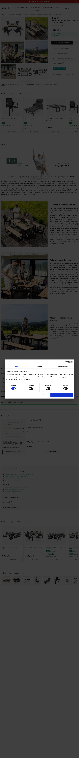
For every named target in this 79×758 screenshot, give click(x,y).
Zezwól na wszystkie (62, 395)
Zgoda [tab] (16, 366)
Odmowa (17, 395)
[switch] (31, 388)
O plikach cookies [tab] (63, 366)
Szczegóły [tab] (39, 366)
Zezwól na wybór (39, 395)
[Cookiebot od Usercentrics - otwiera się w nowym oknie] (66, 362)
